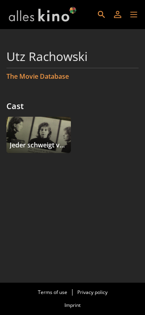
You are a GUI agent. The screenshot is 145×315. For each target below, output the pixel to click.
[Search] (101, 14)
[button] (134, 14)
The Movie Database (37, 76)
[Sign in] (118, 14)
